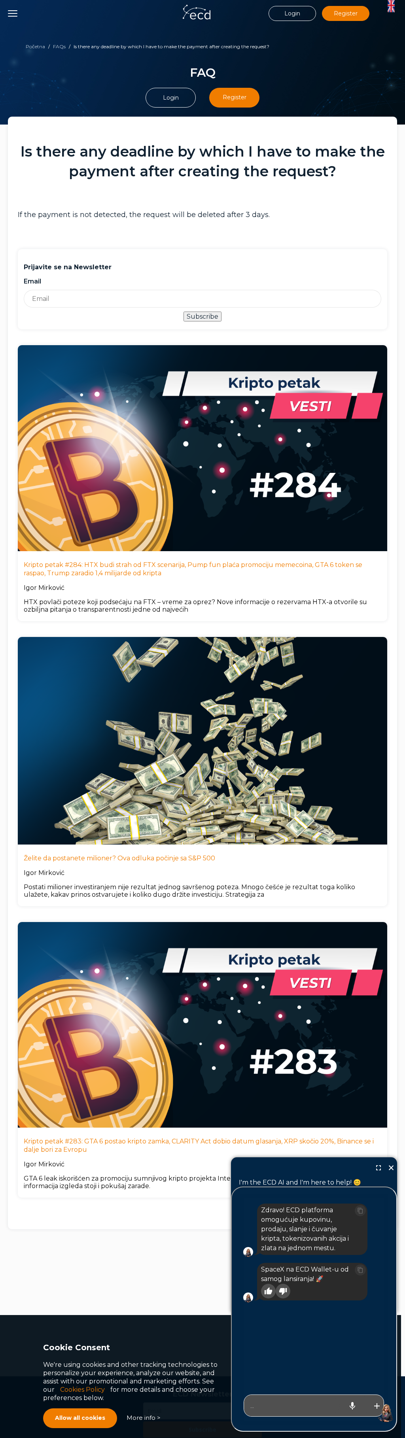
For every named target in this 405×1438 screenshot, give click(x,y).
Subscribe (202, 316)
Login (292, 13)
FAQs (59, 46)
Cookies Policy (82, 1389)
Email (32, 281)
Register (346, 13)
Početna (35, 46)
